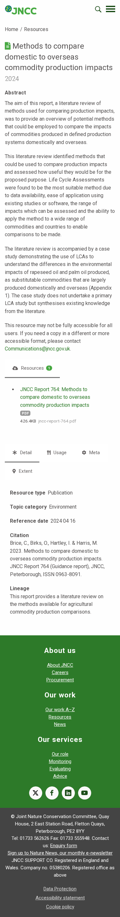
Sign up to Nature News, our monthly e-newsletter (60, 853)
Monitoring (60, 761)
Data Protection (60, 889)
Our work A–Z (60, 709)
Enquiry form (63, 846)
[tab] (32, 368)
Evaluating (60, 769)
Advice (60, 776)
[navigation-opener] (110, 9)
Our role (60, 754)
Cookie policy (60, 907)
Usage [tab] (59, 452)
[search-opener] (98, 9)
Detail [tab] (25, 452)
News (60, 724)
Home (11, 29)
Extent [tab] (24, 471)
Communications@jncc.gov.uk (37, 349)
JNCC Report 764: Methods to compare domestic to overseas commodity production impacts (55, 397)
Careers (60, 672)
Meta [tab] (94, 452)
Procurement (60, 680)
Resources (36, 29)
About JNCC (60, 665)
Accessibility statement (60, 898)
